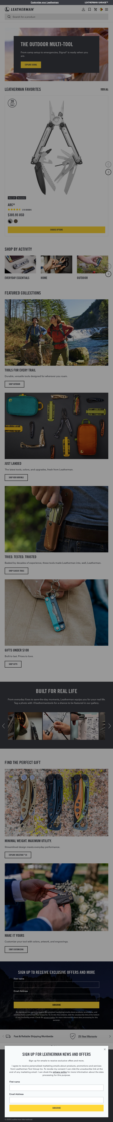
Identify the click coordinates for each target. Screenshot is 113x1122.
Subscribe (56, 1108)
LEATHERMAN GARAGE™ (96, 3)
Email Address (16, 1094)
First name (14, 1081)
